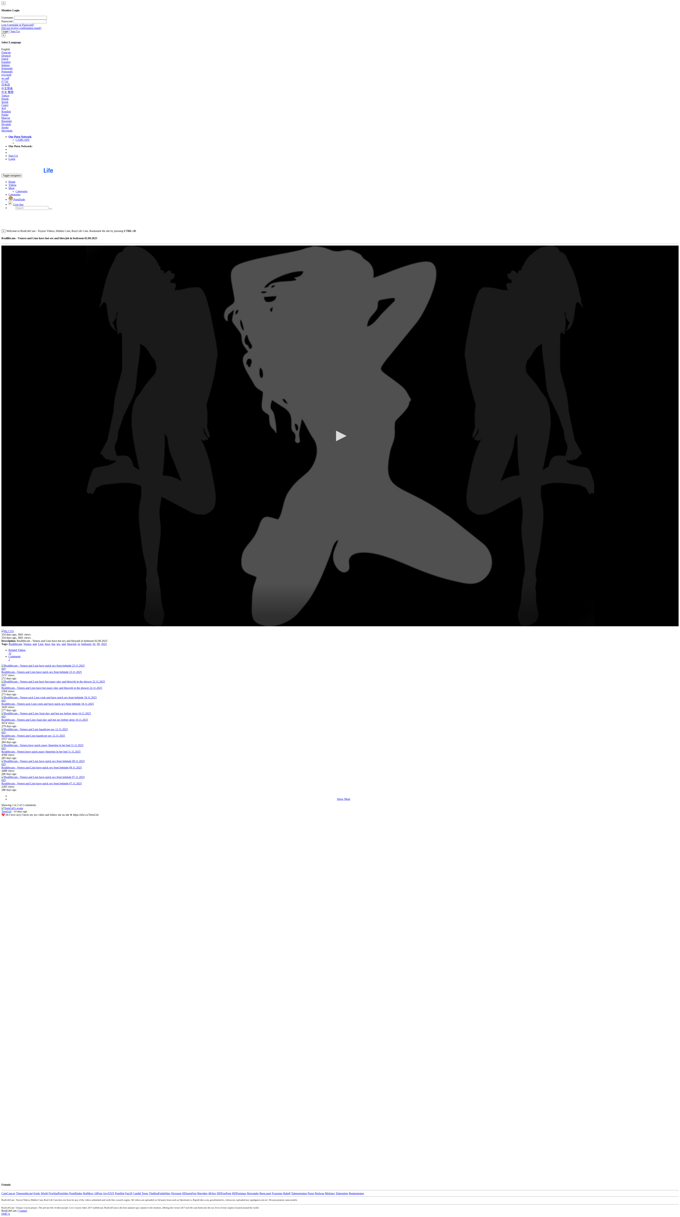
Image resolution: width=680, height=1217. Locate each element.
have (47, 644)
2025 (104, 644)
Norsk (4, 101)
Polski (4, 114)
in (79, 644)
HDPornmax (239, 1193)
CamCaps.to (8, 1193)
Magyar (5, 117)
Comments (14, 658)
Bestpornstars (356, 1193)
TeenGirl (6, 811)
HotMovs (88, 1193)
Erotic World (40, 1193)
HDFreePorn (224, 1193)
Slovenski (6, 130)
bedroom (86, 644)
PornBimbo (75, 1193)
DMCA (5, 1213)
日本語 (5, 84)
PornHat (119, 1193)
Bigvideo (202, 1193)
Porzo (311, 1193)
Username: (7, 17)
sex (58, 644)
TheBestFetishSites (159, 1193)
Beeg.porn (265, 1193)
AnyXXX (108, 1193)
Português (7, 68)
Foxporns (277, 1193)
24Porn (98, 1193)
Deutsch (6, 55)
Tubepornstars (299, 1193)
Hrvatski (6, 124)
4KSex (212, 1193)
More (11, 188)
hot (53, 644)
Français (6, 52)
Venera (27, 644)
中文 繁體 (7, 92)
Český (4, 105)
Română (6, 111)
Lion (40, 644)
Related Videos (17, 652)
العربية (5, 78)
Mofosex (330, 1193)
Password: (7, 21)
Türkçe (5, 95)
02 (94, 644)
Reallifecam (15, 644)
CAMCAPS (22, 139)
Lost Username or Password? (17, 24)
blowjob (71, 644)
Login (5, 31)
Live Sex (18, 204)
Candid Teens (140, 1193)
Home (11, 181)
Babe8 (286, 1193)
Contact (22, 1210)
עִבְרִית (4, 81)
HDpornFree (189, 1193)
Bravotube (253, 1193)
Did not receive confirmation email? (21, 28)
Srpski (4, 127)
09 (98, 644)
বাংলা (3, 108)
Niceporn (176, 1193)
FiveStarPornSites (59, 1193)
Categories (21, 191)
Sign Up (15, 31)
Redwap (319, 1193)
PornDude (19, 199)
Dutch (4, 58)
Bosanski (6, 121)
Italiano (5, 65)
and (35, 644)
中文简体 (7, 88)
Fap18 (128, 1193)
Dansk (5, 98)
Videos (12, 184)
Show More (343, 799)
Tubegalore (342, 1193)
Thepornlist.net (24, 1193)
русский (6, 74)
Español (5, 62)
